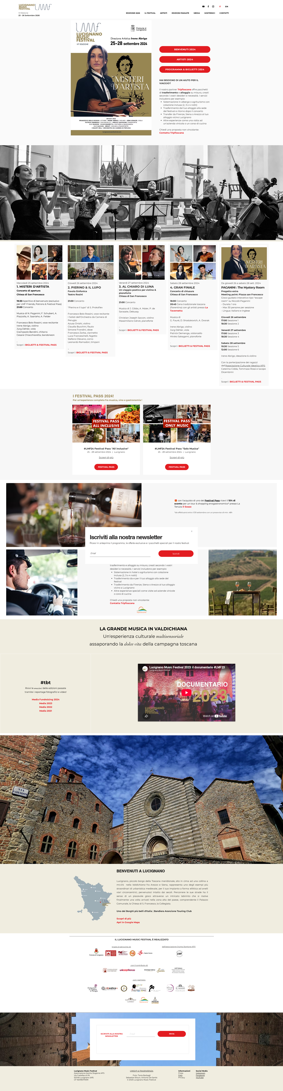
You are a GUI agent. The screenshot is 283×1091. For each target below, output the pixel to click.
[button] (191, 531)
